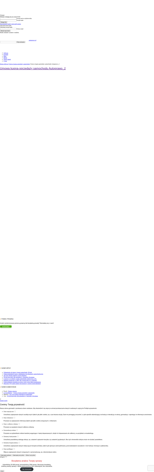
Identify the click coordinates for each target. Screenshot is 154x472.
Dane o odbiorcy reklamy (11, 424)
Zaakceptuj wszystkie (18, 455)
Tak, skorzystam (26, 469)
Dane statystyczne (9, 411)
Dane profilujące (8, 449)
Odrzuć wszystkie (30, 455)
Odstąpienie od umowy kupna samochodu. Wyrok (18, 372)
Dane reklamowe (9, 418)
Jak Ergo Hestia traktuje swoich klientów (15, 375)
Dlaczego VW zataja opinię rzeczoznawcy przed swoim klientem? (22, 383)
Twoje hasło (19, 20)
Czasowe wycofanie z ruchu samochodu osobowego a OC (20, 379)
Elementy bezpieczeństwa (11, 443)
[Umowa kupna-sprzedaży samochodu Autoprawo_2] (77, 289)
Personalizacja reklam (10, 430)
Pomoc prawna (12, 391)
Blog (5, 56)
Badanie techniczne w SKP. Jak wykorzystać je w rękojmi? (20, 380)
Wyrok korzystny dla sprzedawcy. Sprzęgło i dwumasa (19, 377)
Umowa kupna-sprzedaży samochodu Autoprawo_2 (33, 68)
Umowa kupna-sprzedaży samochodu (19, 64)
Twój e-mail (19, 29)
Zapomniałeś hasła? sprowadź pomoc (10, 24)
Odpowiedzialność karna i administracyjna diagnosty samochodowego (23, 374)
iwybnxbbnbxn (8, 393)
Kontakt (6, 54)
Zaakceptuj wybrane (6, 455)
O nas (5, 61)
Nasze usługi (7, 59)
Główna (6, 53)
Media (5, 58)
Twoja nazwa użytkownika (24, 18)
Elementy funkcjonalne (10, 436)
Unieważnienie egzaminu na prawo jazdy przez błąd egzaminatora (22, 382)
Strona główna (4, 64)
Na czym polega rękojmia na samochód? (20, 394)
